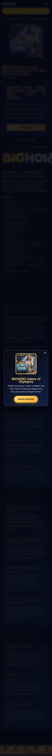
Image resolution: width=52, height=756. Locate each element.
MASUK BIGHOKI (26, 399)
